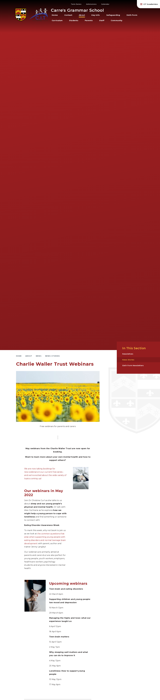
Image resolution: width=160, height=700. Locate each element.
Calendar (105, 4)
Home (19, 356)
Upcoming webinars (68, 583)
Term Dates (76, 4)
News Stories (52, 356)
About (28, 356)
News (38, 356)
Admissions (91, 4)
